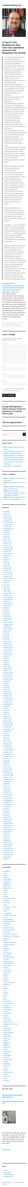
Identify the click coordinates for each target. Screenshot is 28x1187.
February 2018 (8, 543)
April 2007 (7, 815)
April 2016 (7, 589)
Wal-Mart (6, 1080)
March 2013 (7, 666)
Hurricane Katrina (9, 982)
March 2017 (7, 566)
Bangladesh (7, 884)
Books (22, 322)
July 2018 (6, 532)
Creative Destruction (7, 324)
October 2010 (7, 727)
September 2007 (8, 804)
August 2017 (7, 555)
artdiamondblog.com (11, 5)
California (7, 900)
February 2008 (8, 794)
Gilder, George (8, 961)
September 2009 (8, 754)
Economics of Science (10, 934)
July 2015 (6, 608)
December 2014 (8, 622)
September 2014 (8, 629)
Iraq (5, 990)
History (6, 978)
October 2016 (7, 576)
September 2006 (8, 829)
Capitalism (7, 902)
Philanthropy (8, 1028)
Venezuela (7, 1076)
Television (7, 1066)
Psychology (7, 1034)
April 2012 (7, 689)
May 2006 (7, 838)
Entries (7, 1172)
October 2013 (7, 652)
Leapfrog (6, 1005)
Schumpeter (7, 1051)
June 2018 (6, 534)
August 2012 (7, 681)
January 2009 (8, 771)
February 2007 (8, 819)
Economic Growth (9, 930)
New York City (12, 326)
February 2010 (8, 744)
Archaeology (7, 879)
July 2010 (6, 733)
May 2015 (6, 612)
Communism (7, 913)
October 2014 (7, 626)
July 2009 (6, 758)
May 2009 (7, 762)
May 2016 (6, 587)
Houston (6, 980)
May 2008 (7, 788)
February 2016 (8, 593)
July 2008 (6, 783)
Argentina (7, 882)
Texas (5, 1068)
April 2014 (7, 639)
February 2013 (8, 668)
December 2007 (8, 798)
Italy (5, 997)
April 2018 (7, 539)
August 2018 (7, 530)
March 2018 (7, 541)
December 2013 (8, 647)
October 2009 (8, 752)
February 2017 (8, 568)
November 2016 (8, 574)
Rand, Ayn (7, 1038)
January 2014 (7, 645)
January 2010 (7, 746)
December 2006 (8, 823)
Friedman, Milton (9, 957)
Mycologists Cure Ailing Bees (12, 466)
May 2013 (6, 662)
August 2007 (7, 806)
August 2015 (7, 606)
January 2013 (7, 670)
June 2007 (7, 811)
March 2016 (7, 591)
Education (7, 938)
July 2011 (6, 708)
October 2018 (7, 526)
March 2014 (7, 641)
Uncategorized (8, 1072)
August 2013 (7, 656)
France (6, 951)
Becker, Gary (7, 886)
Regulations (19, 326)
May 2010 (6, 737)
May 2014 (6, 637)
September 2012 (8, 679)
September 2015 (8, 603)
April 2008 (7, 790)
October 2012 (7, 677)
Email (4, 373)
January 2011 (7, 721)
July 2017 (6, 557)
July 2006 (6, 834)
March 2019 (7, 516)
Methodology (8, 1009)
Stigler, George (8, 1059)
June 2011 (6, 710)
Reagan (6, 1041)
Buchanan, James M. (10, 898)
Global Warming (8, 963)
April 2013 (7, 664)
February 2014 (8, 643)
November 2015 (8, 599)
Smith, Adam (7, 1055)
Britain (6, 896)
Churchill (6, 909)
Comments (8, 1174)
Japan (5, 999)
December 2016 (8, 572)
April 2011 (6, 714)
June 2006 (7, 836)
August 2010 (7, 731)
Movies (6, 1015)
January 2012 (7, 695)
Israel (5, 995)
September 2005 (8, 855)
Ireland (6, 992)
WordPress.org (8, 1176)
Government (5, 326)
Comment (5, 343)
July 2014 (6, 633)
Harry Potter (7, 971)
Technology (7, 1064)
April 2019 (7, 513)
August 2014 (7, 631)
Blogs (5, 890)
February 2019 (8, 518)
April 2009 (7, 765)
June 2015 (6, 610)
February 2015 (8, 618)
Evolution (6, 948)
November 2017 (8, 549)
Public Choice (8, 1036)
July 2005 (6, 859)
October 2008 (8, 777)
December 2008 (8, 773)
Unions (6, 1074)
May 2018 (6, 536)
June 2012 (6, 685)
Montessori (7, 1013)
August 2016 (7, 580)
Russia (6, 1049)
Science (6, 1053)
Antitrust (6, 877)
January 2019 (7, 520)
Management (8, 1007)
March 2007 (7, 817)
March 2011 (7, 716)
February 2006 (8, 844)
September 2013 (8, 654)
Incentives (7, 984)
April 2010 (7, 739)
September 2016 (8, 578)
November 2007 (8, 800)
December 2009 (8, 748)
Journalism (7, 1001)
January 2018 (7, 545)
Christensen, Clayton (10, 907)
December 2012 (8, 672)
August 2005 (7, 857)
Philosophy (7, 1030)
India (5, 986)
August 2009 (7, 756)
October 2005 (8, 852)
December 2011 (8, 698)
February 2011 (8, 719)
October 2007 (8, 802)
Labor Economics (9, 1003)
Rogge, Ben (7, 1047)
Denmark (6, 923)
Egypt (5, 940)
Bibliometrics (8, 888)
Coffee (5, 911)
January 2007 (8, 821)
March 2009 (7, 767)
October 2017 (7, 551)
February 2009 (8, 769)
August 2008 (7, 781)
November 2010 (8, 725)
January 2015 (7, 620)
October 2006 (8, 827)
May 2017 (6, 562)
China (5, 905)
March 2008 (7, 792)
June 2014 (6, 635)
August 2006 (7, 832)
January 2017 (7, 570)
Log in (5, 1170)
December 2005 (8, 848)
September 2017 (8, 553)
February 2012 (8, 693)
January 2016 (7, 595)
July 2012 (6, 683)
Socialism (7, 1057)
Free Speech (7, 955)
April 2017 (7, 564)
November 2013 (8, 649)
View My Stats (6, 1149)
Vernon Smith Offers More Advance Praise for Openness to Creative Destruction (14, 462)
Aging (5, 875)
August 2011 (7, 706)
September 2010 (8, 729)
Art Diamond (7, 322)
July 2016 (6, 582)
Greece (6, 967)
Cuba (5, 917)
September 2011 (8, 704)
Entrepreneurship (17, 324)
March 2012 (7, 691)
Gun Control (7, 969)
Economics (7, 932)
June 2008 (7, 785)
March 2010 (7, 742)
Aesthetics (7, 871)
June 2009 (7, 760)
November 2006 (8, 825)
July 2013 (6, 658)
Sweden (6, 1061)
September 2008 (8, 779)
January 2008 (8, 796)
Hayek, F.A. (7, 974)
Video (5, 1078)
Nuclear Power (8, 1022)
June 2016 (6, 585)
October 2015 (7, 601)
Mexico (6, 1011)
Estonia (6, 946)
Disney (6, 925)
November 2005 (8, 850)
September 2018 (8, 528)
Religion (6, 1045)
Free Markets (8, 953)
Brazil (5, 894)
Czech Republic (8, 919)
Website (4, 381)
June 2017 (6, 559)
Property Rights (8, 1032)
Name (4, 366)
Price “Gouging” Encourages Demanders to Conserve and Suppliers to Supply (14, 493)
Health (6, 976)
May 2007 (6, 813)
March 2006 (7, 842)
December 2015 (8, 597)
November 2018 (8, 524)
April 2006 (7, 840)
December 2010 (8, 723)
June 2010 (6, 735)
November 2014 (8, 624)
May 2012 (6, 687)
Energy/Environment (10, 942)
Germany (6, 959)
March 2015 (7, 616)
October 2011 (7, 702)
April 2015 (7, 614)
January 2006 (8, 846)
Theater (6, 1070)
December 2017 (8, 547)
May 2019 (6, 511)
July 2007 (6, 808)
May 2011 (6, 712)
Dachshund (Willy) (9, 921)
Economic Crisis (9, 928)
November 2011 (8, 700)
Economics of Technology (11, 936)
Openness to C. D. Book (10, 1024)
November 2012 (8, 675)
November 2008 (8, 775)
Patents (6, 1026)
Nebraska (6, 1018)
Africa (5, 873)
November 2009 (8, 750)
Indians (6, 988)
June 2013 (6, 660)
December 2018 (8, 522)
